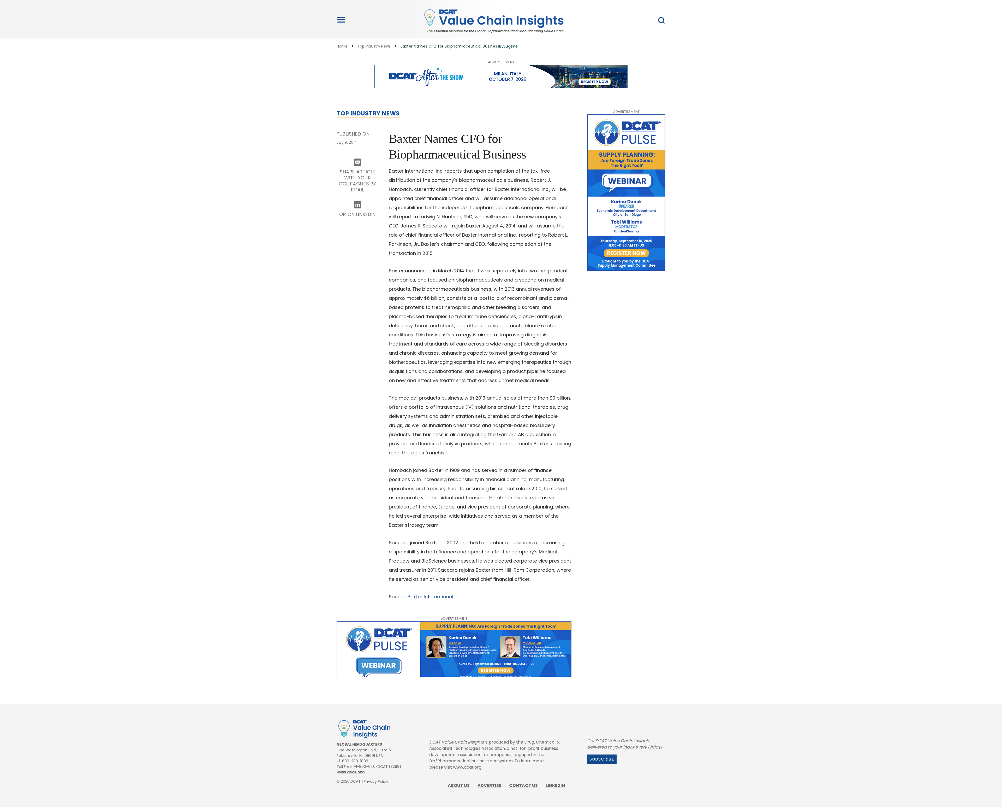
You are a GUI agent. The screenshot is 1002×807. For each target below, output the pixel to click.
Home (342, 46)
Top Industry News (374, 46)
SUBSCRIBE (601, 759)
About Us (459, 785)
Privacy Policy (376, 781)
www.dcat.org (351, 772)
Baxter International (430, 596)
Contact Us (523, 785)
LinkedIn (555, 785)
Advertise (489, 785)
